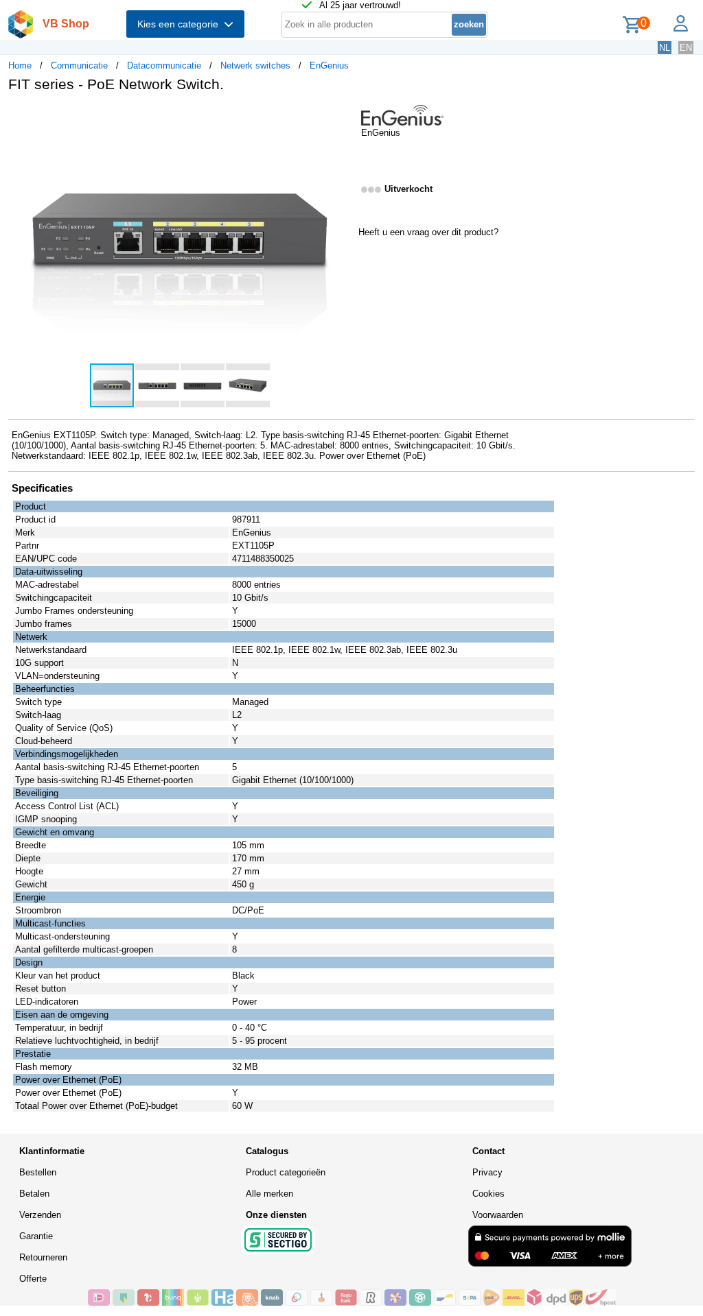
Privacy (487, 1172)
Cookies (488, 1193)
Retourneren (43, 1257)
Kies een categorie (180, 24)
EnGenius (329, 65)
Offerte (33, 1278)
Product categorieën (285, 1172)
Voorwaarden (497, 1215)
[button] (339, 117)
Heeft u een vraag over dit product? (428, 232)
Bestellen (37, 1172)
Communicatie (79, 65)
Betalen (34, 1193)
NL (664, 48)
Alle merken (269, 1193)
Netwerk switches (255, 65)
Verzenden (40, 1215)
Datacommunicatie (164, 65)
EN (686, 48)
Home (20, 65)
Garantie (36, 1236)
